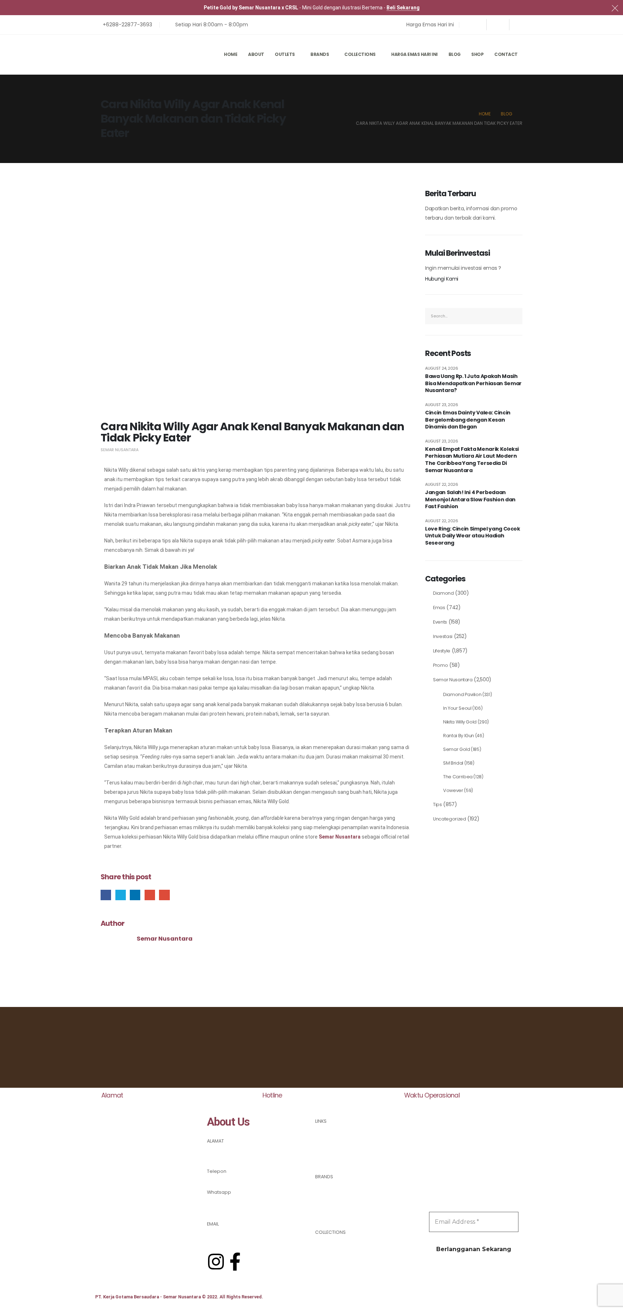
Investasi (442, 636)
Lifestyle (441, 651)
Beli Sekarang (403, 7)
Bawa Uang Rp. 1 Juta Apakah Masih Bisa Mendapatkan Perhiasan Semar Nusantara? (473, 383)
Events (440, 622)
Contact (506, 54)
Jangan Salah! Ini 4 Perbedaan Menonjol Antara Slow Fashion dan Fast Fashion (470, 499)
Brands (319, 54)
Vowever (453, 790)
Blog (455, 54)
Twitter (120, 895)
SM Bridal (453, 763)
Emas (439, 607)
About (256, 54)
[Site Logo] (131, 54)
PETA (212, 1150)
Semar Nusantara (119, 450)
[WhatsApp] (520, 24)
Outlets (285, 54)
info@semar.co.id (227, 1233)
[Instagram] (498, 24)
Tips (437, 804)
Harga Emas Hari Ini (414, 54)
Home (230, 54)
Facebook (106, 895)
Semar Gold (456, 749)
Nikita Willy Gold (460, 722)
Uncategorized (449, 819)
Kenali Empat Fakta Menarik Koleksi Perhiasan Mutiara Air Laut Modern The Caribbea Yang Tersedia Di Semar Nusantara (472, 460)
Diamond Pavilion (462, 694)
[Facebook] (475, 24)
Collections (360, 54)
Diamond (443, 593)
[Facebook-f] (235, 1262)
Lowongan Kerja (333, 1157)
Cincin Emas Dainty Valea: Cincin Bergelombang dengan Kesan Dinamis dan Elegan (468, 419)
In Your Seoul (457, 708)
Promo (440, 665)
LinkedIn (135, 895)
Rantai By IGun (458, 736)
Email (164, 895)
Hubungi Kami (441, 278)
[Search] (517, 316)
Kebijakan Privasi (334, 1140)
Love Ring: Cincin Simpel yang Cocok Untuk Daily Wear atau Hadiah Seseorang (472, 535)
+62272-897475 (225, 1180)
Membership (330, 1149)
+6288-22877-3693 (229, 1203)
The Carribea (458, 777)
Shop (477, 54)
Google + (150, 895)
